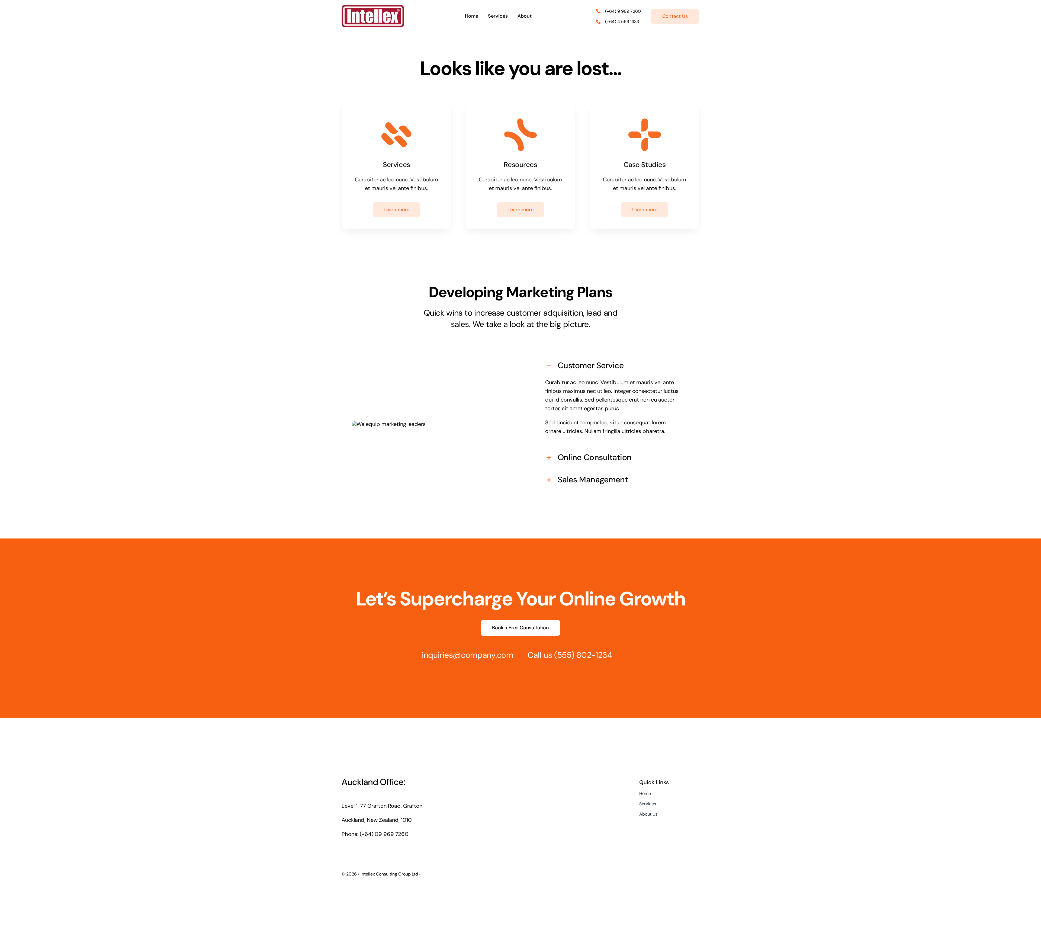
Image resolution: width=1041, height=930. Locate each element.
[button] (613, 365)
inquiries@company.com (467, 655)
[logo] (373, 7)
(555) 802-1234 (583, 655)
